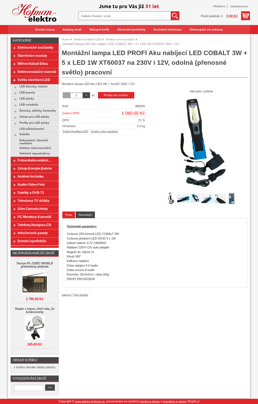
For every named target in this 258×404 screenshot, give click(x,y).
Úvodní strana (45, 29)
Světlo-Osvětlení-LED (75, 131)
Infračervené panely (33, 233)
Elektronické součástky (35, 47)
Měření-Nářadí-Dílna (33, 63)
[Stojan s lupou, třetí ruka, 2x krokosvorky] (35, 328)
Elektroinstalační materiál (37, 71)
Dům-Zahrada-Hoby (33, 208)
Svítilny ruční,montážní (104, 131)
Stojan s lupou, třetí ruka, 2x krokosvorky (34, 310)
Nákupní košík (99, 29)
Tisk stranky (80, 294)
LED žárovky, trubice (33, 86)
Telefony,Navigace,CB (34, 225)
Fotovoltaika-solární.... (34, 160)
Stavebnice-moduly (32, 55)
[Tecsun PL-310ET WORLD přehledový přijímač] (35, 282)
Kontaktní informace (168, 29)
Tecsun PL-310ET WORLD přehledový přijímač (34, 265)
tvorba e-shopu (150, 401)
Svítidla (24, 134)
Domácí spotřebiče (32, 241)
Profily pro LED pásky (34, 122)
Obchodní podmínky (131, 29)
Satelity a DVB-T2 (31, 192)
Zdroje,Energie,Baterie (35, 168)
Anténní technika (31, 176)
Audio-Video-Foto (31, 184)
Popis (68, 214)
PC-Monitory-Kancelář (34, 217)
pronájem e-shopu (174, 401)
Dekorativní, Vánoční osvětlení (33, 142)
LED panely (27, 92)
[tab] (68, 214)
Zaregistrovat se (239, 6)
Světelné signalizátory (34, 153)
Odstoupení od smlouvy (206, 29)
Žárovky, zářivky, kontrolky (37, 110)
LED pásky (26, 98)
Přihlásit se (219, 6)
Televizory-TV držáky (33, 200)
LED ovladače (28, 104)
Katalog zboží (72, 29)
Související (85, 214)
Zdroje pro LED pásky (34, 116)
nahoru (66, 294)
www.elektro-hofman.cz (90, 401)
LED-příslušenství (31, 128)
